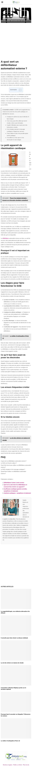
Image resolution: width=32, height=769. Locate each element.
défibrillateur (5, 238)
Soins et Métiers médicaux (8, 14)
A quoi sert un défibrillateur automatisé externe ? (13, 461)
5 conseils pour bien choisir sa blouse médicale (14, 638)
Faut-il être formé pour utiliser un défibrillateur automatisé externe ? (16, 466)
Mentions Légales (7, 764)
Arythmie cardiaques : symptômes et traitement (17, 493)
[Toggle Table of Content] (19, 90)
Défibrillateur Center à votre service (14, 482)
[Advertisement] (16, 42)
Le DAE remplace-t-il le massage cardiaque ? (13, 469)
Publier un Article (17, 764)
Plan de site (26, 764)
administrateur (7, 20)
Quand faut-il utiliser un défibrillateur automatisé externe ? (13, 472)
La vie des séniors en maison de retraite (12, 663)
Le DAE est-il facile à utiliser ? (9, 463)
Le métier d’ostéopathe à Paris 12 (10, 740)
